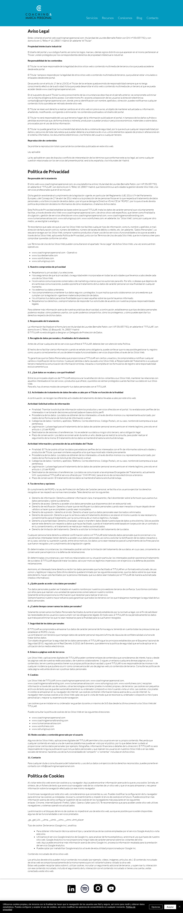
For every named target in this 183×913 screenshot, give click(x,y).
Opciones (156, 906)
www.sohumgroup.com (69, 218)
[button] (92, 17)
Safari (73, 802)
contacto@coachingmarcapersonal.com (47, 100)
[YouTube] (111, 888)
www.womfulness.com (93, 218)
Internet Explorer (53, 802)
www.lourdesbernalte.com (45, 255)
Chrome (40, 802)
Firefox (65, 802)
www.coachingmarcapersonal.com (58, 89)
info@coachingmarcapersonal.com (57, 766)
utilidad (102, 848)
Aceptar (170, 906)
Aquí (85, 782)
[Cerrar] (179, 907)
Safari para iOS (92, 802)
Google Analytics (66, 836)
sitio (43, 834)
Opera (80, 802)
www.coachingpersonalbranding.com (125, 215)
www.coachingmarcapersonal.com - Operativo (54, 252)
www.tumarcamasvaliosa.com (42, 218)
